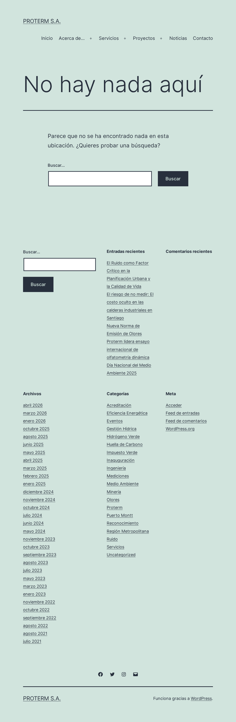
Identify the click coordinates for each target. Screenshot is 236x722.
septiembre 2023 (39, 554)
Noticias (178, 38)
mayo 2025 (34, 452)
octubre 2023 (36, 546)
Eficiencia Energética (127, 413)
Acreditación (119, 405)
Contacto (203, 38)
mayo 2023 (34, 578)
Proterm (115, 507)
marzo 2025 (35, 468)
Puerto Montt (120, 515)
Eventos (115, 420)
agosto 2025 (35, 436)
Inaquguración (121, 460)
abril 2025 (33, 460)
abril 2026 (33, 405)
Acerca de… (72, 38)
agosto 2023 (35, 562)
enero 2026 (34, 420)
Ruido (112, 539)
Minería (114, 491)
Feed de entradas (183, 413)
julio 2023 (32, 570)
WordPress (201, 698)
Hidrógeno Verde (123, 436)
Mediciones (118, 476)
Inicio (47, 38)
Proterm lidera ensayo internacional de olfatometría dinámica (128, 349)
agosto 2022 (35, 625)
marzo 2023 (35, 586)
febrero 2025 (36, 476)
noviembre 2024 (39, 499)
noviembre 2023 (39, 539)
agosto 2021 (35, 633)
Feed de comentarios (186, 420)
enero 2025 (34, 483)
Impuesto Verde (122, 452)
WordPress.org (180, 428)
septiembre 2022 (39, 617)
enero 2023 (34, 594)
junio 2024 (33, 523)
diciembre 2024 (38, 491)
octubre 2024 (36, 507)
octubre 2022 (36, 609)
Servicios (109, 38)
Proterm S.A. (42, 21)
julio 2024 (32, 515)
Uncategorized (121, 554)
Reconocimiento (123, 523)
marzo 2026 (35, 413)
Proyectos (144, 38)
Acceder (174, 405)
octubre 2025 (36, 428)
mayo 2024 (34, 531)
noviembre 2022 (39, 601)
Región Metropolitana (128, 531)
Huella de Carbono (125, 444)
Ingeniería (116, 468)
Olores (113, 499)
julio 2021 (32, 641)
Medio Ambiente (123, 483)
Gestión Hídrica (121, 428)
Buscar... (56, 165)
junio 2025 (33, 444)
